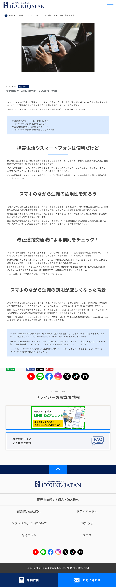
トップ (12, 15)
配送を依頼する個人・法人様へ (58, 499)
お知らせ (87, 523)
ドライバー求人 (87, 511)
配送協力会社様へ (29, 511)
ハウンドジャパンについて (29, 523)
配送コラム (24, 15)
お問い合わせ (91, 580)
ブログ (87, 535)
